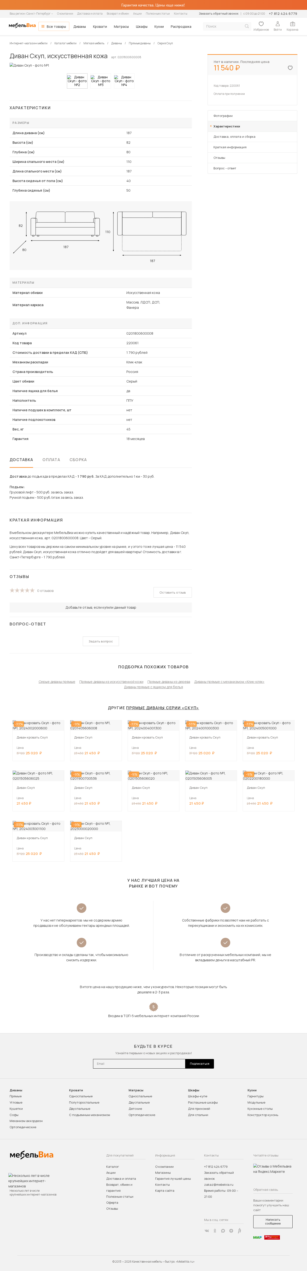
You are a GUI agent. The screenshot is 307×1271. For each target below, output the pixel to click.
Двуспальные (79, 1108)
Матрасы (121, 26)
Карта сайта (164, 1190)
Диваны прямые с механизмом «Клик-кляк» (229, 681)
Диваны (79, 26)
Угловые (16, 1102)
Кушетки (16, 1108)
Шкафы (142, 26)
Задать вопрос (101, 641)
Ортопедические (23, 1127)
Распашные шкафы (203, 1102)
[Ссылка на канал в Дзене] (231, 1230)
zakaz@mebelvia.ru (218, 1184)
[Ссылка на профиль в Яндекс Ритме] (239, 1230)
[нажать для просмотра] (77, 81)
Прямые (16, 1096)
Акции (137, 13)
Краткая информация (230, 147)
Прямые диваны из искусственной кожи (111, 681)
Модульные (256, 1102)
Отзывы (219, 157)
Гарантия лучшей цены (173, 1178)
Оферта (112, 1202)
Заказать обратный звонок (218, 13)
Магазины (163, 1172)
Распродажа (181, 26)
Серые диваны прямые (57, 681)
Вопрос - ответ (224, 168)
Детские (135, 1108)
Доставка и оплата (90, 13)
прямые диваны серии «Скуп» (162, 707)
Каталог (112, 1166)
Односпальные (81, 1096)
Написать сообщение (273, 1221)
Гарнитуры (256, 1096)
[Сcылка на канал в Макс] (223, 1230)
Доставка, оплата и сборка (234, 136)
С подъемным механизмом (89, 1115)
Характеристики (226, 126)
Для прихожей (199, 1108)
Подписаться (199, 1064)
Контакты (180, 13)
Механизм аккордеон (26, 1121)
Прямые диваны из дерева (169, 681)
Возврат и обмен (118, 13)
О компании (65, 13)
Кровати (100, 26)
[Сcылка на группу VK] (206, 1230)
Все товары (56, 26)
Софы (14, 1115)
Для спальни (198, 1115)
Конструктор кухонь (263, 1115)
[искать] (246, 26)
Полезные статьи (158, 13)
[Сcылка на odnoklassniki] (215, 1230)
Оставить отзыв (172, 592)
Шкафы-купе (197, 1096)
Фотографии (223, 116)
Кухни (159, 26)
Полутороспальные (84, 1102)
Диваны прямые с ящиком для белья (153, 687)
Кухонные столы (260, 1108)
